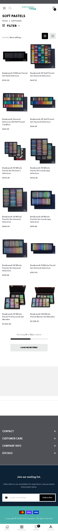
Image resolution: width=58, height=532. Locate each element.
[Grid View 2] (45, 36)
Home (5, 21)
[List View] (53, 36)
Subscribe (47, 498)
